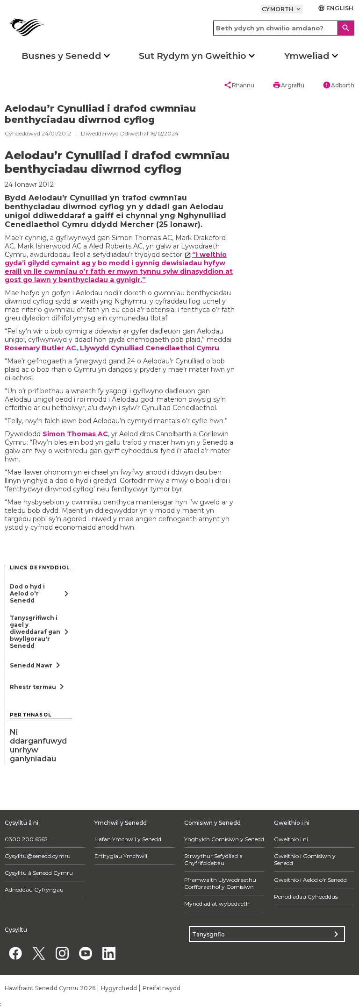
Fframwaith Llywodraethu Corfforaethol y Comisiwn (220, 883)
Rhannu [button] (238, 85)
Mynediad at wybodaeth (217, 903)
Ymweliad (307, 55)
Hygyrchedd (119, 988)
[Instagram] (61, 953)
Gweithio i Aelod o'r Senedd (310, 879)
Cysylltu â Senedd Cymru (39, 872)
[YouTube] (85, 953)
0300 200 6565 (26, 839)
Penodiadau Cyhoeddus (305, 896)
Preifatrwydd (161, 988)
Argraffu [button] (288, 85)
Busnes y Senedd (61, 55)
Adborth (338, 85)
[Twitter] (38, 953)
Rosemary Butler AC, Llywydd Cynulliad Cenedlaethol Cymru (112, 348)
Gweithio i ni (291, 839)
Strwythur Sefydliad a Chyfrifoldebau (213, 859)
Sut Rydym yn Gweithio (192, 55)
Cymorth (282, 9)
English (335, 8)
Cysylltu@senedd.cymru (38, 855)
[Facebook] (15, 953)
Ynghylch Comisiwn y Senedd (224, 839)
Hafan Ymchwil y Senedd (127, 839)
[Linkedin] (108, 953)
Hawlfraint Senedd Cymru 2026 (50, 988)
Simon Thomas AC (75, 434)
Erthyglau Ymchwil (120, 855)
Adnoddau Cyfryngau (34, 889)
